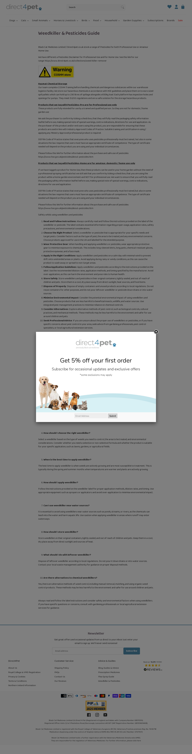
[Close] (156, 332)
